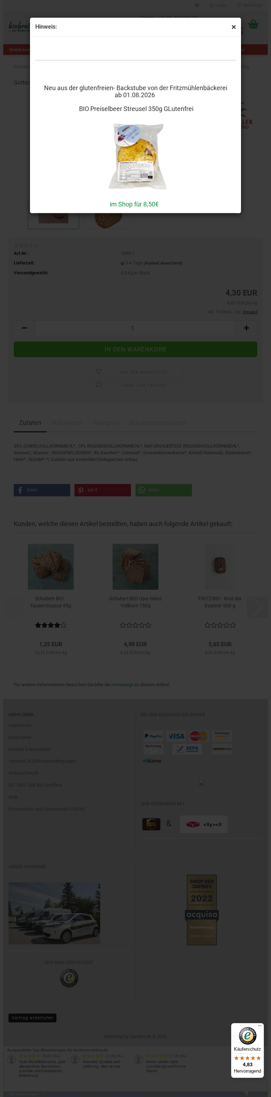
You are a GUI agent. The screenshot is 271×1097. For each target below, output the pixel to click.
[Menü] (259, 1027)
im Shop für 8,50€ (134, 204)
